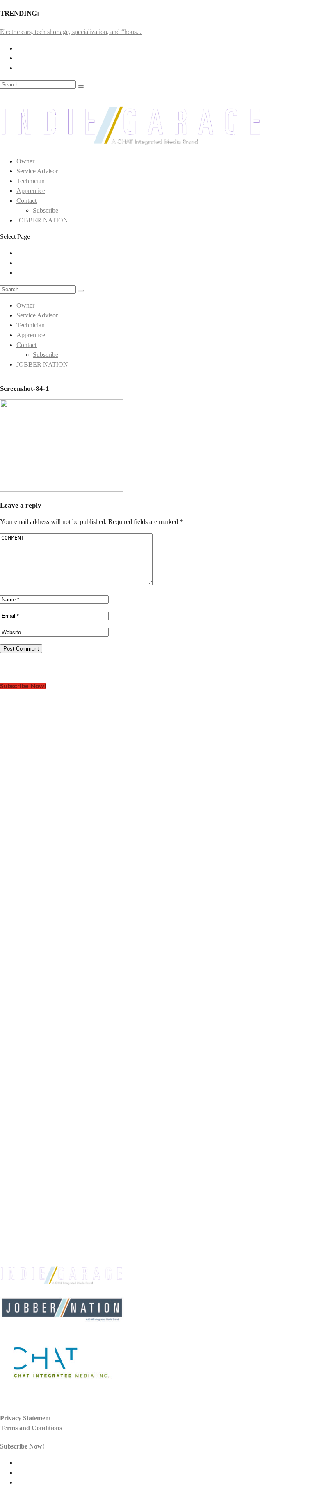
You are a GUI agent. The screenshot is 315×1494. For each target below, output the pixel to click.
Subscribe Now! (23, 686)
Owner (25, 161)
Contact (26, 200)
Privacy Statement (25, 1418)
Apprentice (30, 190)
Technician (30, 180)
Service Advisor (37, 171)
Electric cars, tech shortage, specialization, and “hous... (71, 31)
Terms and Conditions (31, 1427)
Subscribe (45, 210)
